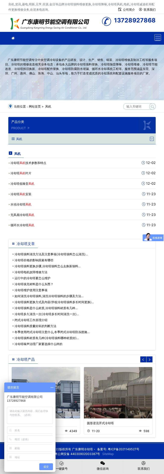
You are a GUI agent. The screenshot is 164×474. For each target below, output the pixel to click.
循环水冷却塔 (22, 225)
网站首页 (35, 106)
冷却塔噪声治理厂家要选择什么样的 (38, 344)
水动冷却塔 (20, 204)
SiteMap (108, 454)
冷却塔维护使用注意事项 (31, 290)
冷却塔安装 (20, 194)
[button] (149, 359)
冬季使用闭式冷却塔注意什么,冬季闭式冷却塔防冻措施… (52, 332)
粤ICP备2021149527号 (123, 449)
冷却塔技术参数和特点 (28, 163)
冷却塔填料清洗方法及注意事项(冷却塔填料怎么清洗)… (51, 254)
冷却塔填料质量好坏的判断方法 (35, 326)
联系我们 (150, 9)
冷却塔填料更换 (51, 24)
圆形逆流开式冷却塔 (100, 423)
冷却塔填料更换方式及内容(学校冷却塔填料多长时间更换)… (54, 302)
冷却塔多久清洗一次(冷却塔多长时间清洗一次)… (47, 314)
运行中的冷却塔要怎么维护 (32, 278)
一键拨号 (62, 468)
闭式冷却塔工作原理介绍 (31, 320)
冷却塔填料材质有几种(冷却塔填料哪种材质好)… (47, 338)
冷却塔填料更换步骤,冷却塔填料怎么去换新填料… (48, 266)
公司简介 (129, 9)
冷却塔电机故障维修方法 (31, 272)
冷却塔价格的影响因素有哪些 (34, 260)
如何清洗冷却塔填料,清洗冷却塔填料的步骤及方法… (49, 296)
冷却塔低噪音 (22, 183)
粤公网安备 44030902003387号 (77, 454)
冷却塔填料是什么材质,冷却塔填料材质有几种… (46, 308)
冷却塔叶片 (20, 173)
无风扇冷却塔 (22, 215)
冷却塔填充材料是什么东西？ (34, 284)
